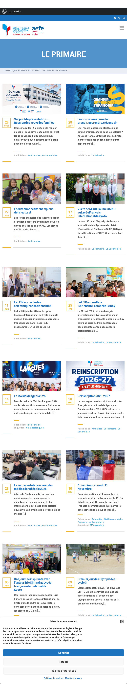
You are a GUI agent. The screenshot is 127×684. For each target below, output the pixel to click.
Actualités (97, 429)
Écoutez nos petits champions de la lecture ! (33, 210)
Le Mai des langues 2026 (29, 396)
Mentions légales (73, 678)
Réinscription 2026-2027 (94, 396)
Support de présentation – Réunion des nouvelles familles (34, 121)
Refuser (63, 661)
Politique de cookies (54, 678)
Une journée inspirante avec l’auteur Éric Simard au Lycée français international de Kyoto (32, 584)
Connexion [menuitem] (15, 11)
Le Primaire (34, 155)
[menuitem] (4, 11)
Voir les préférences (63, 670)
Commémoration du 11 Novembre (93, 487)
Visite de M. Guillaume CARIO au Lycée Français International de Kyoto (96, 212)
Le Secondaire (49, 155)
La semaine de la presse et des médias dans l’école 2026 (33, 487)
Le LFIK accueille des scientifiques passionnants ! (32, 304)
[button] (122, 621)
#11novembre (96, 525)
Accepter (63, 652)
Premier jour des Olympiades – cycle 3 (97, 580)
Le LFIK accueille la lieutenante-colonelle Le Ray (96, 304)
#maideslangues (35, 428)
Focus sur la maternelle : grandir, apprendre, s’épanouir (97, 121)
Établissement (111, 519)
